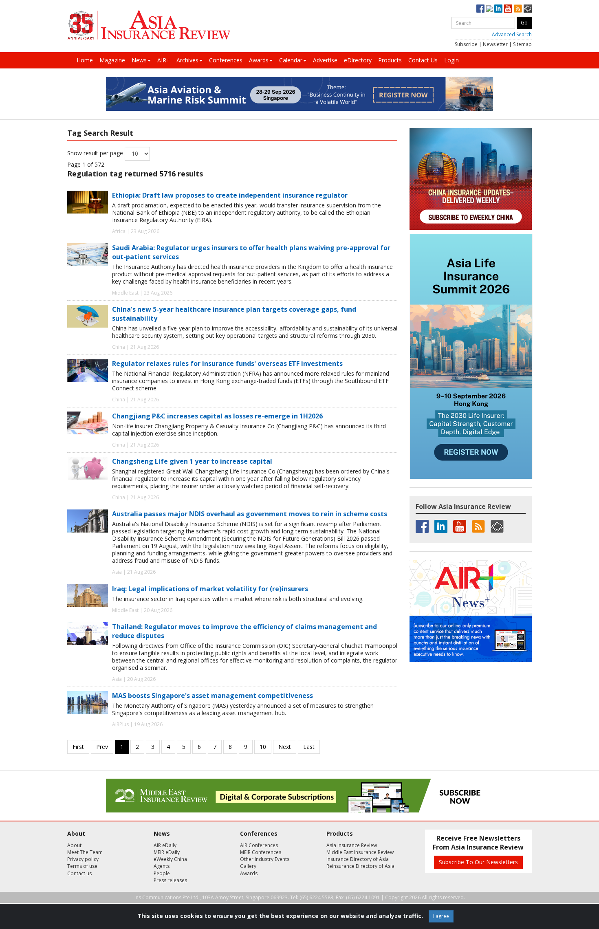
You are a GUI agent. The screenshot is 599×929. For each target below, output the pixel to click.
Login (451, 60)
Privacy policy (83, 859)
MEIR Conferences (260, 852)
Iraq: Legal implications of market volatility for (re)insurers (210, 588)
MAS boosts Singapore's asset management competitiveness (212, 695)
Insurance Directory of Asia (357, 859)
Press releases (170, 880)
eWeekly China (170, 859)
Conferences (225, 60)
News (139, 60)
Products (390, 60)
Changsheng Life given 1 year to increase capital (192, 461)
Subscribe (466, 44)
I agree (441, 916)
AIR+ (163, 60)
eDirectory (358, 60)
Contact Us (423, 60)
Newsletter (495, 44)
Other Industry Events (264, 859)
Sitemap (522, 44)
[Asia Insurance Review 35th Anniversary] (148, 25)
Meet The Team (85, 852)
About (74, 845)
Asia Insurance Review (351, 845)
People (162, 873)
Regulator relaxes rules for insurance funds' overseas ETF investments (227, 363)
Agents (162, 866)
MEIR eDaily (167, 852)
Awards (259, 60)
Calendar (290, 60)
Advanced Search (512, 34)
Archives (187, 60)
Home (85, 60)
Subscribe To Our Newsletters (478, 862)
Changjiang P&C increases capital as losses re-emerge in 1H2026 (217, 416)
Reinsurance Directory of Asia (360, 866)
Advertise (325, 60)
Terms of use (82, 866)
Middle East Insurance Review (360, 852)
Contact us (79, 873)
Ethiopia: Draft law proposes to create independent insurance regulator (230, 195)
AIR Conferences (259, 845)
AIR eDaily (165, 845)
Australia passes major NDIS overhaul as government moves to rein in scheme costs (249, 513)
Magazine (112, 60)
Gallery (248, 866)
